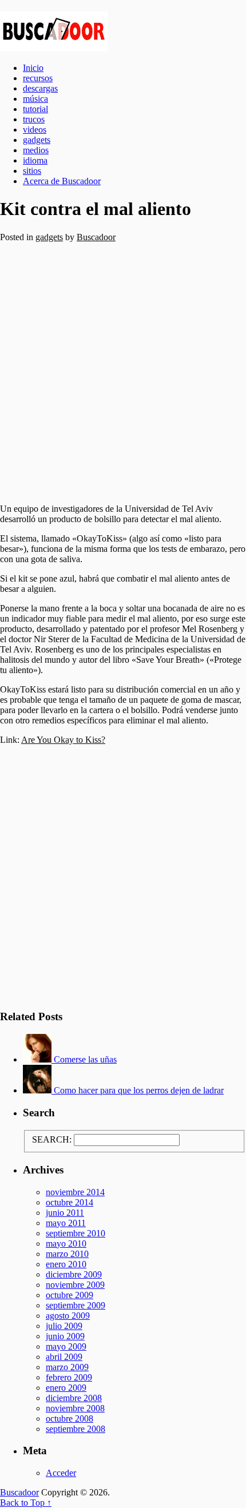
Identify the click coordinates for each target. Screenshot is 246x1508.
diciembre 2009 (74, 1274)
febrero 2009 (69, 1377)
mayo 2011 (66, 1223)
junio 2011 (65, 1212)
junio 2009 (65, 1336)
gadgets (36, 140)
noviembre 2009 (75, 1285)
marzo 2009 (67, 1367)
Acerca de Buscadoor (62, 181)
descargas (40, 88)
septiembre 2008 (75, 1429)
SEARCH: (52, 1139)
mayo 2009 (66, 1346)
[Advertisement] (123, 368)
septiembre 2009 (75, 1305)
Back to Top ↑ (25, 1502)
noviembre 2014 (75, 1192)
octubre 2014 (69, 1202)
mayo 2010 (66, 1243)
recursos (38, 78)
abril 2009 (64, 1357)
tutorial (35, 109)
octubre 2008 (69, 1418)
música (35, 99)
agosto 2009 (68, 1315)
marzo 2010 (67, 1254)
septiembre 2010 (75, 1233)
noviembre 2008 (75, 1408)
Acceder (61, 1473)
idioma (35, 160)
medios (36, 150)
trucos (34, 119)
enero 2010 (66, 1264)
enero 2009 (66, 1387)
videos (34, 129)
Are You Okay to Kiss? (63, 740)
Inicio (33, 68)
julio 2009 (64, 1326)
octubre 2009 (69, 1295)
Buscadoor (123, 31)
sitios (32, 171)
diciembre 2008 (74, 1398)
